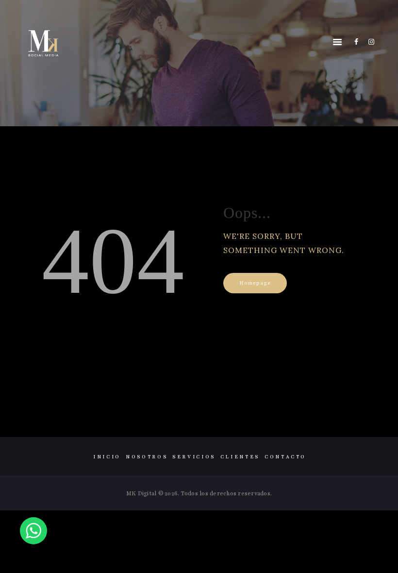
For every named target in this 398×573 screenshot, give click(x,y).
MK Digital (141, 493)
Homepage (255, 282)
